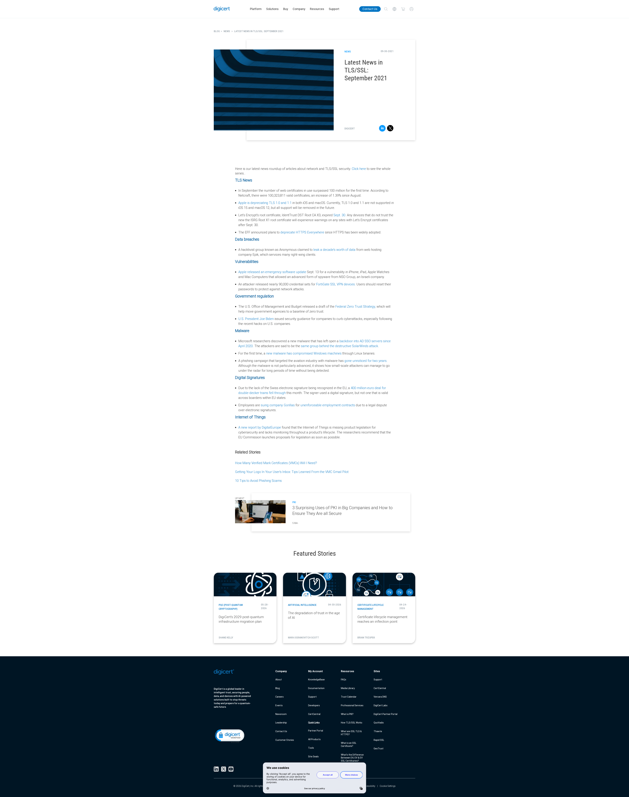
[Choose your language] (394, 9)
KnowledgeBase (316, 679)
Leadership (281, 722)
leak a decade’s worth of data (334, 250)
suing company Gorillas (278, 405)
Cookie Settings (388, 786)
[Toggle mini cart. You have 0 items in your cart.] (403, 9)
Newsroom (281, 714)
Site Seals (313, 756)
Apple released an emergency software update (272, 272)
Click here (359, 169)
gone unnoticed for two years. (365, 361)
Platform (256, 9)
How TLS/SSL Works (351, 722)
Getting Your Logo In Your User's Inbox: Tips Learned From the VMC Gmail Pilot (292, 472)
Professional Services (352, 705)
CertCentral (314, 714)
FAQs (343, 679)
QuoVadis (379, 722)
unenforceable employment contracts (327, 405)
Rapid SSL (379, 740)
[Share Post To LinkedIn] (382, 129)
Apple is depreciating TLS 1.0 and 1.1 (265, 203)
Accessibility (369, 786)
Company (299, 9)
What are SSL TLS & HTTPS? (351, 733)
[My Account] (411, 9)
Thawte (378, 731)
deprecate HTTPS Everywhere (302, 232)
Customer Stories (284, 740)
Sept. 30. (340, 215)
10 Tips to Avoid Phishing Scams (258, 481)
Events (279, 705)
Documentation (316, 688)
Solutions (272, 9)
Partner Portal (315, 730)
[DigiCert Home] (222, 9)
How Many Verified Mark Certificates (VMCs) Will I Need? (276, 463)
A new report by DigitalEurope (259, 427)
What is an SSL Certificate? (348, 744)
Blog (277, 688)
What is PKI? (347, 714)
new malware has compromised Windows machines (304, 353)
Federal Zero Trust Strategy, (355, 306)
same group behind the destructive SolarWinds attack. (339, 346)
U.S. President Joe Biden (256, 319)
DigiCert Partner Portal (385, 714)
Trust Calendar (348, 696)
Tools (311, 747)
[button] (229, 736)
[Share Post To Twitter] (390, 129)
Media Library (348, 688)
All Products (314, 739)
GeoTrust (378, 748)
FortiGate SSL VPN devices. (336, 284)
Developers (314, 705)
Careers (279, 696)
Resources (317, 9)
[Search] (386, 9)
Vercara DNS (380, 696)
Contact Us (369, 9)
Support (334, 9)
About (278, 679)
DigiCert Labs (380, 705)
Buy (285, 9)
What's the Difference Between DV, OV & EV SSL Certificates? (352, 757)
